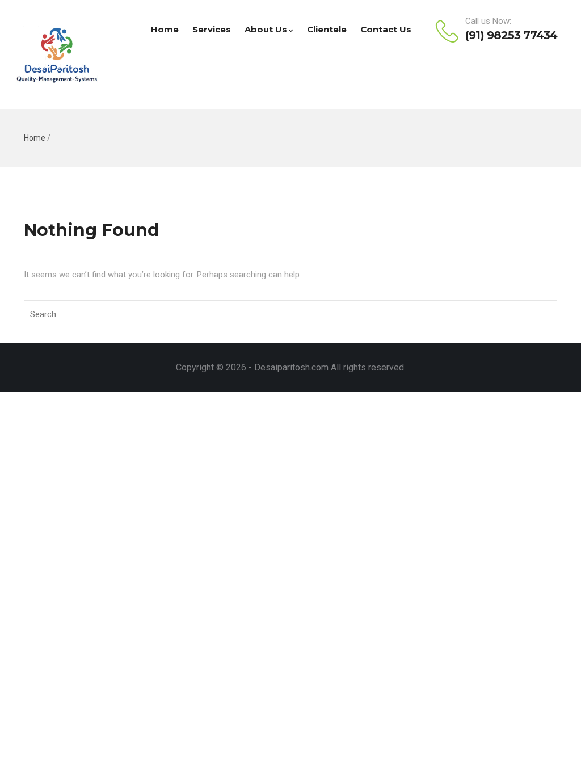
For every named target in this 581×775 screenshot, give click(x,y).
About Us (266, 29)
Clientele (327, 29)
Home (165, 29)
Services (211, 29)
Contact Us (385, 29)
